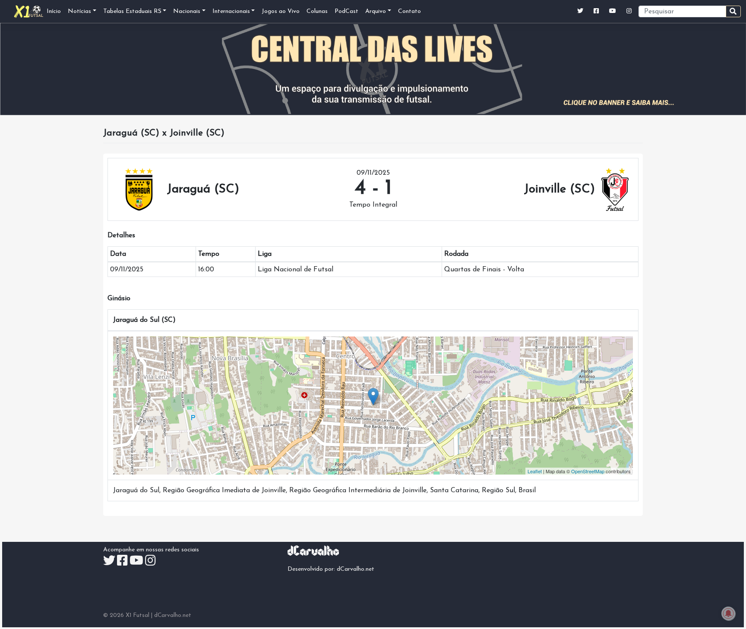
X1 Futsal (137, 615)
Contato (409, 11)
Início (54, 11)
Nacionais (186, 11)
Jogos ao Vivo (281, 11)
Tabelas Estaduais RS (132, 11)
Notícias (79, 11)
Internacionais (231, 11)
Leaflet (535, 471)
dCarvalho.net (355, 569)
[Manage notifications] (728, 613)
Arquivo (375, 11)
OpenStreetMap (587, 471)
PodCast (346, 11)
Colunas (317, 11)
